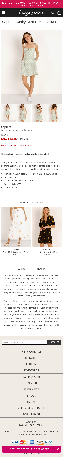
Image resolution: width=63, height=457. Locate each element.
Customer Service (31, 408)
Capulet (6, 127)
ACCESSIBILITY (23, 434)
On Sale (31, 402)
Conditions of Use (32, 453)
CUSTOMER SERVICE (36, 431)
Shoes (31, 395)
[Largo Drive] (31, 11)
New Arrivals (31, 351)
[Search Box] (53, 13)
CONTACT (52, 431)
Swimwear (31, 370)
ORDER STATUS (39, 434)
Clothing (31, 364)
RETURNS (21, 431)
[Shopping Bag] (59, 13)
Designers (31, 358)
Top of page (32, 414)
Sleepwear (31, 389)
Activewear (31, 376)
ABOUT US (9, 431)
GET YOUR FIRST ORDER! (35, 448)
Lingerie (31, 383)
